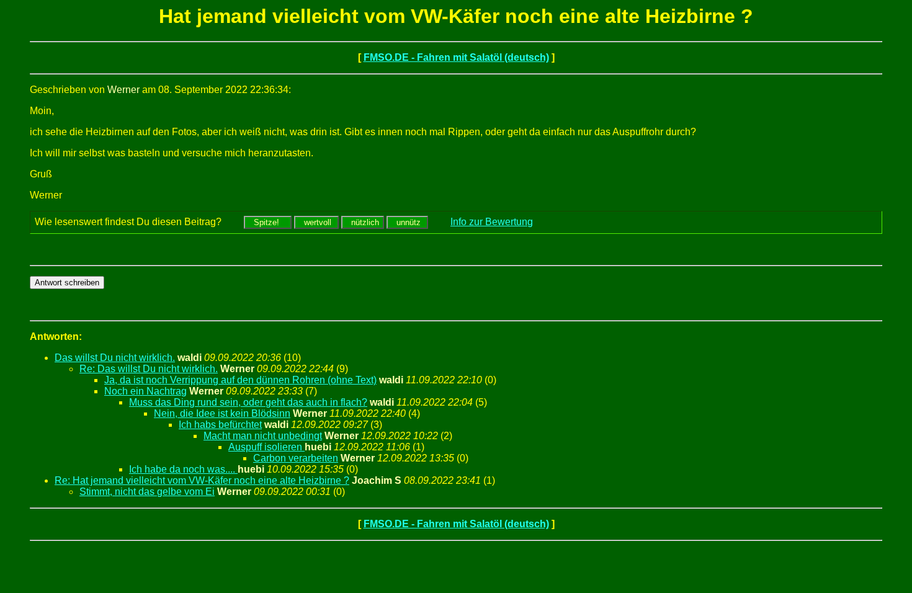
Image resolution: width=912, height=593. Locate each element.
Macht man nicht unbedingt (262, 435)
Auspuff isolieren (266, 447)
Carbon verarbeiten (295, 458)
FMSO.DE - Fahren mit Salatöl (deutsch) (456, 57)
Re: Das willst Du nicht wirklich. (148, 368)
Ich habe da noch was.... (183, 469)
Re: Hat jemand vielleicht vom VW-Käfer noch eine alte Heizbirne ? (202, 480)
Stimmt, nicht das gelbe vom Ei (147, 491)
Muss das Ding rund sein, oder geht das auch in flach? (248, 402)
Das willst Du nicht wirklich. (115, 357)
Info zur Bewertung (491, 221)
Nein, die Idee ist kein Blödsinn (222, 413)
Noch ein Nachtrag (145, 391)
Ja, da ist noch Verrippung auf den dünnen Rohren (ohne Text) (240, 380)
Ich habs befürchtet (220, 424)
